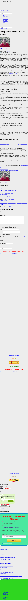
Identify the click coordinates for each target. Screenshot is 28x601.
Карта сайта (5, 16)
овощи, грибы (3, 560)
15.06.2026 (2, 559)
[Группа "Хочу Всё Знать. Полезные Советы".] (5, 506)
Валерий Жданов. (24, 165)
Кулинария (5, 20)
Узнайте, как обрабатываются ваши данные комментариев (14, 237)
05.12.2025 (2, 572)
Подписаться (14, 540)
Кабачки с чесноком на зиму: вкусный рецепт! (11, 576)
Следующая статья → (22, 144)
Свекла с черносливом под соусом (8, 190)
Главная (4, 591)
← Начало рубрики (4, 144)
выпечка (2, 554)
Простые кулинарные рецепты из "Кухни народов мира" (7, 496)
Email (1, 232)
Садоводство (5, 19)
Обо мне (4, 17)
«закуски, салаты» (13, 73)
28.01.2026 (2, 566)
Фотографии (5, 21)
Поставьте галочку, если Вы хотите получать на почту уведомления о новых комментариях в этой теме (13, 227)
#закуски (8, 51)
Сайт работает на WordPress (6, 588)
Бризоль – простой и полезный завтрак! (9, 170)
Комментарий (3, 215)
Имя (1, 229)
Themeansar (24, 588)
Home (4, 15)
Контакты (5, 23)
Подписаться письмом (7, 502)
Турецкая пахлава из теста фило (7, 557)
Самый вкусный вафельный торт (8, 196)
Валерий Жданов (5, 48)
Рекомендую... (6, 24)
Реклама (4, 22)
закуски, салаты (3, 28)
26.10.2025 (2, 578)
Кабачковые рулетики (5, 563)
